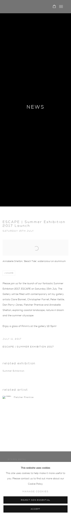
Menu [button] (60, 6)
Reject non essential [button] (35, 500)
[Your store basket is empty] (54, 6)
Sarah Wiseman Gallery (26, 6)
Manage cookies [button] (35, 491)
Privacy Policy (17, 459)
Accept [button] (35, 509)
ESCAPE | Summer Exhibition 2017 (28, 347)
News (36, 107)
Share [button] (10, 273)
